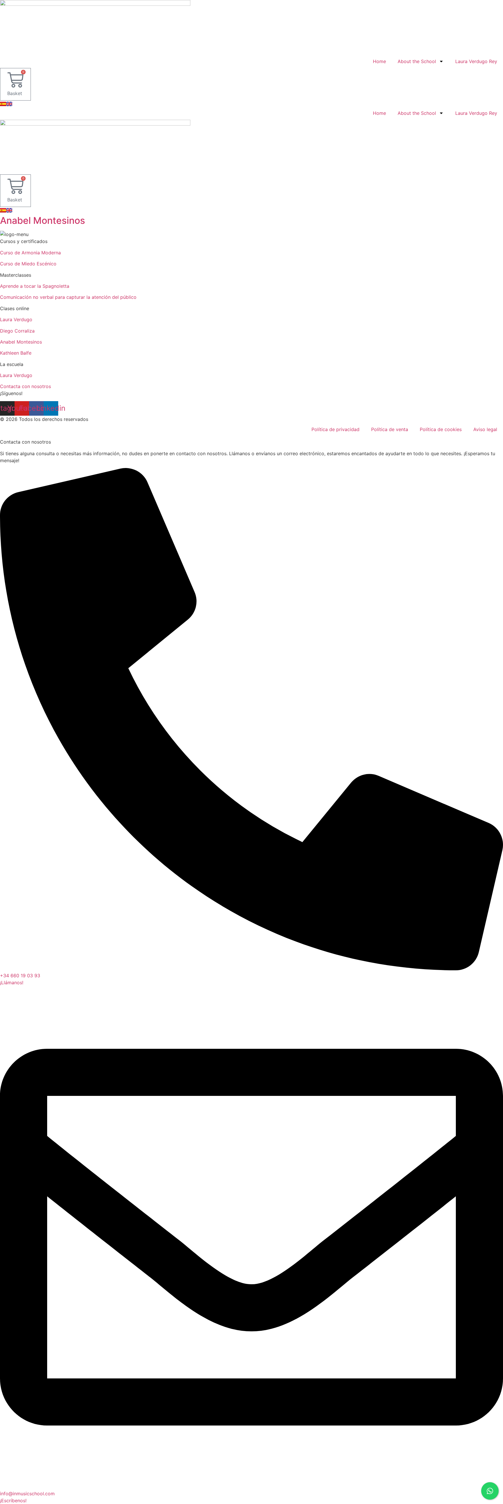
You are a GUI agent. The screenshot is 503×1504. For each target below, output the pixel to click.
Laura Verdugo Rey (476, 61)
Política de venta (389, 429)
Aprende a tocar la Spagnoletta (34, 286)
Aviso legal (485, 429)
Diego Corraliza (17, 331)
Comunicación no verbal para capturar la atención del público (68, 297)
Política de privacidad (335, 429)
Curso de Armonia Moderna (30, 253)
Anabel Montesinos (42, 220)
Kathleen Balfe (15, 353)
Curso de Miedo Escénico (28, 264)
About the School (417, 61)
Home (379, 61)
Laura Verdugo (16, 319)
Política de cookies (441, 429)
